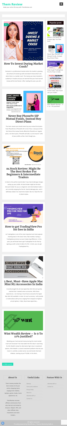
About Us (29, 392)
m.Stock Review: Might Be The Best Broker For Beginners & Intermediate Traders (23, 173)
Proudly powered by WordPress (24, 424)
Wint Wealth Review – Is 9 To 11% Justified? (23, 335)
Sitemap (29, 383)
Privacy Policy (30, 389)
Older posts (8, 364)
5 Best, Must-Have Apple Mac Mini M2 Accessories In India (23, 283)
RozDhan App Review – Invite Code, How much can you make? (55, 90)
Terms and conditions (32, 386)
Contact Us (29, 398)
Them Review (12, 4)
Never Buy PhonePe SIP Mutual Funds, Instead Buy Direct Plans (23, 118)
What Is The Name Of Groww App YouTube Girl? (54, 39)
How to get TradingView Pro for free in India (23, 228)
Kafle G (50, 424)
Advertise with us (31, 395)
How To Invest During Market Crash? (23, 65)
